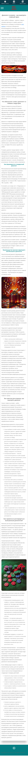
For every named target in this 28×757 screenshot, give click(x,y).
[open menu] (2, 8)
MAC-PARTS (14, 8)
